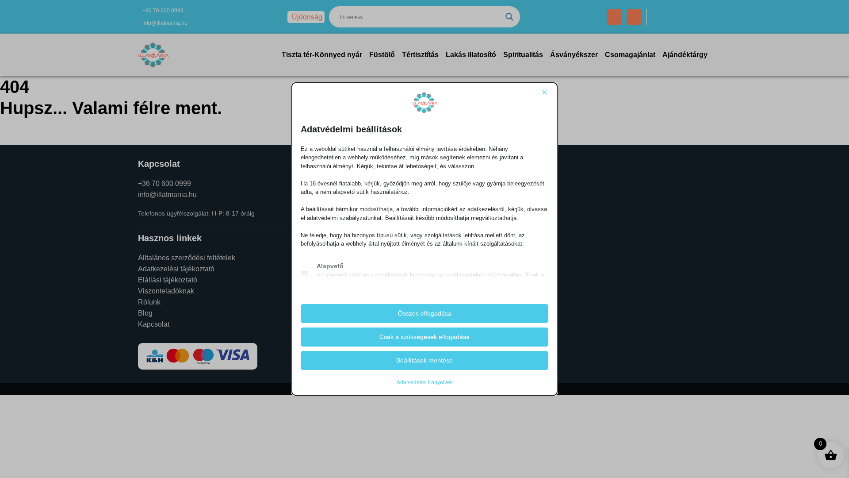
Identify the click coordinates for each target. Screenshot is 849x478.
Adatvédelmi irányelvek (425, 382)
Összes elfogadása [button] (424, 313)
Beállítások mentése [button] (424, 360)
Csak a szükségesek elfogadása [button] (424, 336)
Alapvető (330, 266)
